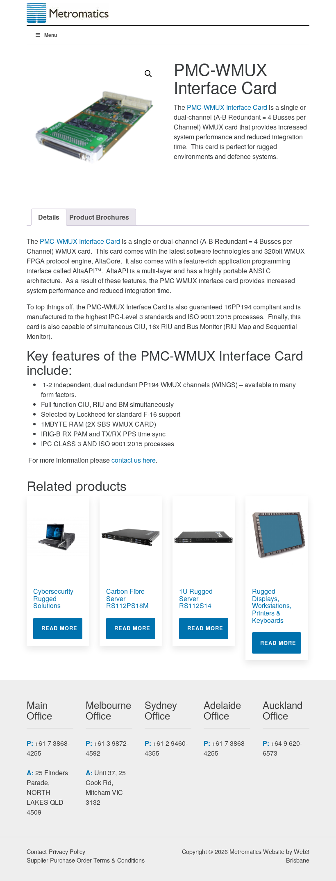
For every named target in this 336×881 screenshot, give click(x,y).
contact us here (133, 460)
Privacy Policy (67, 851)
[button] (148, 73)
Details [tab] (48, 217)
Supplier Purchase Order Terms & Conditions (86, 860)
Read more (61, 628)
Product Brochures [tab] (99, 217)
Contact (37, 851)
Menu (50, 35)
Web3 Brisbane (297, 856)
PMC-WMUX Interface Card (227, 107)
